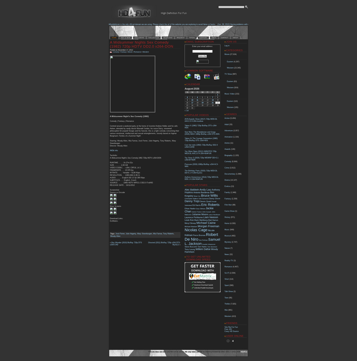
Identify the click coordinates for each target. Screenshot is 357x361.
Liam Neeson (210, 217)
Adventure (229, 131)
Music (227, 230)
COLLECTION (154, 37)
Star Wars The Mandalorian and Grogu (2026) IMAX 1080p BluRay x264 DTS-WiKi (202, 133)
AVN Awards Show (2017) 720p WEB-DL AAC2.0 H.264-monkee (201, 120)
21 (213, 103)
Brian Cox (197, 196)
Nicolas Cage (196, 230)
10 (192, 100)
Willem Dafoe (203, 249)
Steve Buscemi (191, 247)
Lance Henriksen (214, 214)
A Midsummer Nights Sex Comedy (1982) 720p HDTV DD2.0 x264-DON (141, 44)
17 (192, 103)
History (227, 217)
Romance (137, 52)
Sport (227, 285)
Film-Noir (228, 205)
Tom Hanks (202, 247)
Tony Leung (190, 249)
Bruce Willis (209, 195)
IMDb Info (114, 150)
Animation (229, 137)
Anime (227, 143)
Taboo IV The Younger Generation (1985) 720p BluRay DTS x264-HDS (201, 139)
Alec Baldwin (192, 189)
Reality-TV (229, 260)
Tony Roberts (168, 234)
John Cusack (206, 212)
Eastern (230, 62)
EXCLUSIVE (139, 37)
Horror (227, 223)
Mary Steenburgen (144, 234)
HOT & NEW (125, 37)
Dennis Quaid (205, 201)
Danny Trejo (192, 201)
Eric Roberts (210, 205)
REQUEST (181, 37)
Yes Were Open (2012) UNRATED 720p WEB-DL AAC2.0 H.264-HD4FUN (200, 152)
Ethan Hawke (190, 209)
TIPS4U (192, 37)
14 (213, 100)
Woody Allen (115, 236)
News (227, 254)
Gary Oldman (200, 208)
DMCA (214, 37)
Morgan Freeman (208, 226)
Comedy (116, 52)
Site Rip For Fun (231, 327)
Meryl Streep (190, 223)
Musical (228, 236)
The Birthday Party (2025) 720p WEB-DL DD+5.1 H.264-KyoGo (201, 172)
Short (227, 279)
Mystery (228, 242)
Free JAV (228, 329)
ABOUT (235, 37)
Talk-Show (229, 291)
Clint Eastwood (204, 198)
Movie (130, 52)
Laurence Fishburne (194, 217)
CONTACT (224, 37)
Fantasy (123, 52)
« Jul (187, 110)
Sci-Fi (227, 273)
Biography (229, 155)
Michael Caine (206, 223)
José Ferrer (120, 234)
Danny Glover (214, 198)
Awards (228, 149)
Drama (227, 180)
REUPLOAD (167, 37)
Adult (227, 124)
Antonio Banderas (201, 192)
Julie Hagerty (131, 234)
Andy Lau (205, 189)
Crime (227, 168)
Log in (227, 46)
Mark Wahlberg (201, 220)
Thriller (227, 304)
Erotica (227, 186)
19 (202, 103)
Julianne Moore (200, 214)
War (226, 310)
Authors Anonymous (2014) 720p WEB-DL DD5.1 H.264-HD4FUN (202, 178)
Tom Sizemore (212, 247)
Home (114, 37)
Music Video (230, 94)
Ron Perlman (203, 240)
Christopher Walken (191, 198)
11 (197, 100)
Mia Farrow (157, 234)
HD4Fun (244, 352)
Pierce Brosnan (199, 235)
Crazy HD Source (232, 331)
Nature (227, 248)
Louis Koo (189, 220)
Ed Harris (196, 205)
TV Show (228, 74)
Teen (226, 298)
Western (146, 52)
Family (227, 192)
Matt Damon (213, 220)
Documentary (230, 174)
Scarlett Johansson (208, 244)
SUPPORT (203, 37)
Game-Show (229, 211)
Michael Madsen (191, 227)
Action (227, 118)
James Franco (197, 212)
